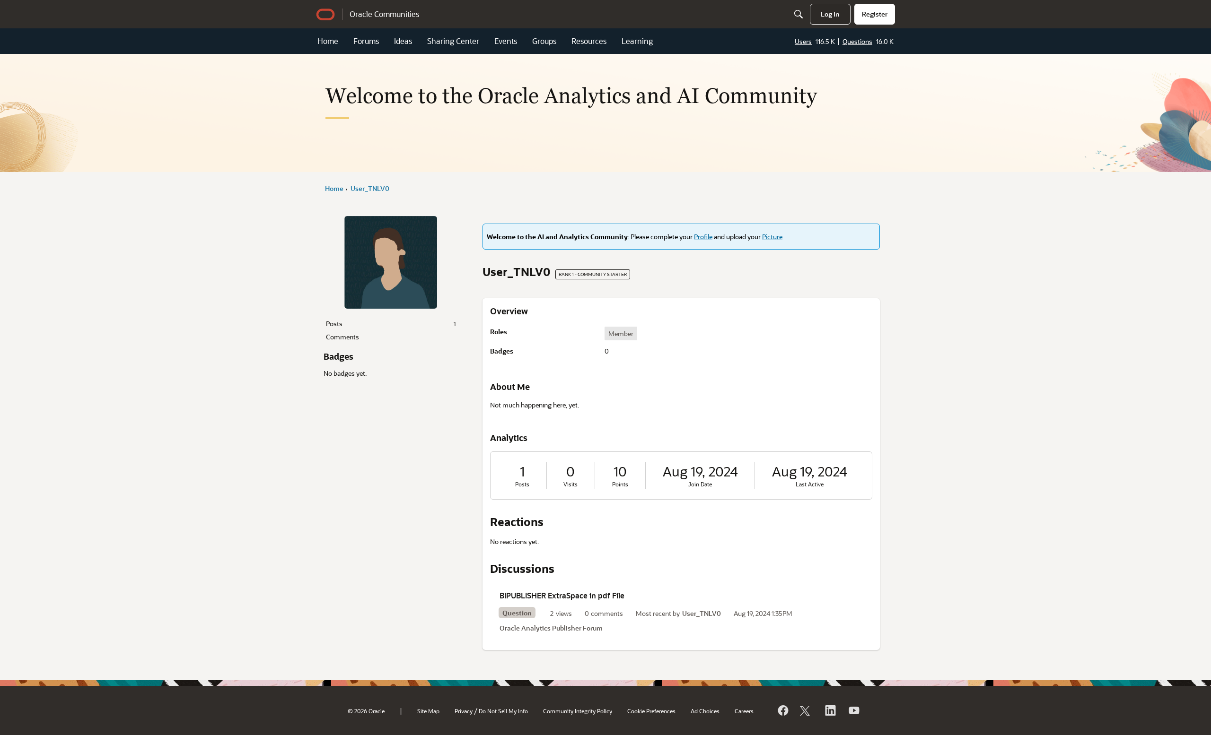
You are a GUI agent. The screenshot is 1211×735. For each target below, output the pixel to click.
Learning (637, 41)
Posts (391, 323)
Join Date (700, 484)
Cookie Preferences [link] (651, 711)
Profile (703, 236)
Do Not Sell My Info (503, 711)
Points (620, 484)
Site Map (428, 711)
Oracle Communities (384, 14)
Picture (772, 236)
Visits (570, 484)
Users (803, 41)
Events (505, 41)
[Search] (798, 14)
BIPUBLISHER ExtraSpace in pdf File (562, 595)
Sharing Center (453, 41)
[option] (621, 333)
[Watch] (853, 710)
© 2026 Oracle (366, 711)
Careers (744, 711)
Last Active (810, 484)
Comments (342, 336)
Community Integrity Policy (577, 711)
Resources (588, 41)
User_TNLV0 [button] (701, 613)
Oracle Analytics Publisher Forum (551, 627)
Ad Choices (705, 711)
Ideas (403, 41)
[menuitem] (830, 14)
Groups (544, 41)
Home (327, 41)
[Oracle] (782, 710)
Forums (366, 41)
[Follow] (806, 710)
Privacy (464, 711)
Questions (857, 41)
